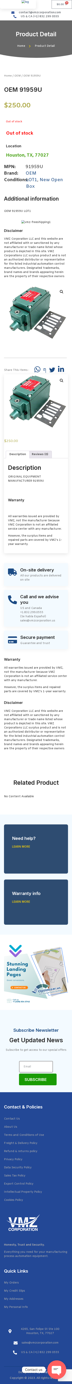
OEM (17, 76)
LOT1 (31, 180)
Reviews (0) (40, 454)
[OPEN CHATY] (56, 1369)
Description (17, 454)
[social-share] (37, 369)
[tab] (18, 454)
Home (8, 76)
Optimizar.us (45, 1372)
